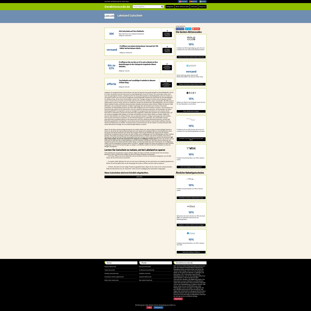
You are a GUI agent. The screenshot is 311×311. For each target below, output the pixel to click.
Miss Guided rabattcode (145, 280)
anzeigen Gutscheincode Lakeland (166, 85)
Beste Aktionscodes (182, 7)
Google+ (196, 29)
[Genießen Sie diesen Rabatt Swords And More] (191, 120)
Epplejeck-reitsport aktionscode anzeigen (191, 225)
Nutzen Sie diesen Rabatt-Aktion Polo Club (191, 57)
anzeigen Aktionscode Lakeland (167, 68)
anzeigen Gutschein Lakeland (167, 34)
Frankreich (184, 1)
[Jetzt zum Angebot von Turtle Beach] (191, 148)
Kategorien (170, 7)
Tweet (189, 29)
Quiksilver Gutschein (144, 273)
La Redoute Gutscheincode (146, 270)
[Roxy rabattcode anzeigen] (191, 93)
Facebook (180, 29)
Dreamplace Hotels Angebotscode (114, 277)
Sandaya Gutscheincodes (111, 273)
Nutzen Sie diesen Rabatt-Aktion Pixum (191, 84)
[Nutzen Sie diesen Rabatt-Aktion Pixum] (191, 65)
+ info (149, 307)
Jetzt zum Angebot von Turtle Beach (191, 167)
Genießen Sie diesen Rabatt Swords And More (191, 139)
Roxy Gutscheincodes (145, 266)
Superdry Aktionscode (145, 277)
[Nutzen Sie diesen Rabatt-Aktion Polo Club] (191, 38)
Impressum (178, 299)
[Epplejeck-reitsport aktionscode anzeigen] (191, 206)
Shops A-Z (202, 7)
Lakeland (139, 177)
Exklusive (194, 7)
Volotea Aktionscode (110, 266)
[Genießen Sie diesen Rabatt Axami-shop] (191, 179)
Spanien (194, 1)
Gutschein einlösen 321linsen (191, 252)
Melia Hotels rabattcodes (111, 280)
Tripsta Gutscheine (109, 270)
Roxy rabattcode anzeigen (191, 111)
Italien (204, 1)
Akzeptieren (158, 307)
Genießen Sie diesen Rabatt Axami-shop (191, 198)
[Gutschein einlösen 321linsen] (191, 233)
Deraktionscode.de (117, 6)
